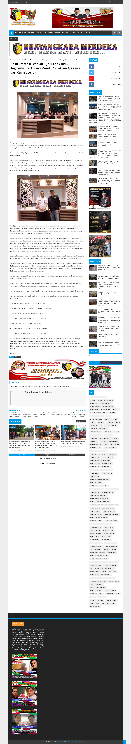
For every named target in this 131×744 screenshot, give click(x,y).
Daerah (40, 33)
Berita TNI (116, 409)
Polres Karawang (96, 482)
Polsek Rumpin (106, 575)
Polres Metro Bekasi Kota (98, 495)
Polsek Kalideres (111, 546)
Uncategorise (110, 603)
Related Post (15, 421)
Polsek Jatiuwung (110, 543)
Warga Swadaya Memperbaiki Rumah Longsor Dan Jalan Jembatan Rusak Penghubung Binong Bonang (19, 444)
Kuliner (107, 425)
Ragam (79, 33)
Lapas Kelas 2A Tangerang (98, 428)
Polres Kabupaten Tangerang (100, 479)
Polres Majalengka (107, 492)
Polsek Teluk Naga (96, 590)
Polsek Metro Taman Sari (98, 559)
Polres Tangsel (95, 511)
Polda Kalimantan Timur (98, 451)
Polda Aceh (93, 441)
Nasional (31, 33)
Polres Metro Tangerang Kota (100, 460)
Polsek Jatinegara (96, 543)
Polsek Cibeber (106, 524)
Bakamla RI (102, 397)
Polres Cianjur (107, 470)
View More (82, 421)
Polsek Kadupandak (96, 546)
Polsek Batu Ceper (96, 521)
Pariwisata (93, 438)
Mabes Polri (108, 432)
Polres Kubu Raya (112, 489)
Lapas (114, 425)
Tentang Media (94, 603)
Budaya (105, 413)
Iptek (115, 419)
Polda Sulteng (95, 457)
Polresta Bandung (109, 511)
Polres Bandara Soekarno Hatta (101, 463)
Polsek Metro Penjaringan (99, 555)
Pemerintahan (20, 33)
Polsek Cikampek (95, 527)
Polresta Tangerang (112, 514)
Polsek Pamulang (96, 565)
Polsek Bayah (94, 524)
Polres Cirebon (107, 473)
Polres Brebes (95, 470)
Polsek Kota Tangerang (98, 552)
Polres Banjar (95, 467)
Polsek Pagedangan (110, 562)
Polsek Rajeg (94, 575)
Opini (101, 435)
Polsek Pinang (95, 571)
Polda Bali (103, 441)
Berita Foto (94, 403)
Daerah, (37, 77)
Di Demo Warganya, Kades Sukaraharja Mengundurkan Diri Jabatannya (109, 144)
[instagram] (26, 2)
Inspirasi (108, 419)
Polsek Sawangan (96, 578)
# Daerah (17, 357)
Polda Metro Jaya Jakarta (98, 454)
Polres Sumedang (108, 508)
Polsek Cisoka (95, 540)
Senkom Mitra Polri (96, 600)
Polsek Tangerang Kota (98, 587)
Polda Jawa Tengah (110, 448)
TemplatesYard (60, 741)
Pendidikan (49, 33)
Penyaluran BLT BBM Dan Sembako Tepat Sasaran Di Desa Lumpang (73, 442)
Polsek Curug (106, 540)
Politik (110, 457)
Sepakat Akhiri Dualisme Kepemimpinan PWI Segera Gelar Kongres (108, 136)
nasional (117, 432)
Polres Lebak (94, 492)
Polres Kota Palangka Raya (99, 486)
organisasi (108, 435)
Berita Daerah (108, 400)
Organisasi (59, 33)
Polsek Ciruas (95, 536)
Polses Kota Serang (96, 594)
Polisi (104, 457)
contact (117, 2)
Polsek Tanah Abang (96, 584)
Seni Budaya (101, 597)
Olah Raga (93, 435)
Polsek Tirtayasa (110, 590)
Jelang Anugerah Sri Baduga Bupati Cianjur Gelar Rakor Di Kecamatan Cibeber (109, 128)
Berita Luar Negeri (106, 403)
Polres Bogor (106, 467)
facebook (72, 455)
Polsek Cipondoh (96, 533)
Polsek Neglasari (96, 562)
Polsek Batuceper (111, 521)
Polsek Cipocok (108, 530)
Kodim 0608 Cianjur (113, 422)
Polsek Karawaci (95, 549)
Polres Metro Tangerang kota (100, 502)
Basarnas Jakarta (96, 400)
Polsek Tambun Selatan (111, 581)
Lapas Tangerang (95, 432)
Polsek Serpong (95, 581)
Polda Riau (112, 454)
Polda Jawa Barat (95, 448)
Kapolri (92, 422)
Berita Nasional (95, 406)
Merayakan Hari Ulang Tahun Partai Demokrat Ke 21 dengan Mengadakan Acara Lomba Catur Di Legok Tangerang (46, 444)
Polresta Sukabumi (96, 514)
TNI (73, 33)
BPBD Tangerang (95, 413)
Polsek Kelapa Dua (110, 549)
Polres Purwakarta (111, 505)
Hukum (108, 416)
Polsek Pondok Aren (109, 571)
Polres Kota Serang (96, 489)
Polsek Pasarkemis (96, 568)
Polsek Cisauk (107, 536)
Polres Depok (94, 476)
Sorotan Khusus (111, 600)
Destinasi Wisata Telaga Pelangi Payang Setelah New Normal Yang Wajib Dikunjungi (109, 276)
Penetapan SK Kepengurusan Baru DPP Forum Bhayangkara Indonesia (109, 328)
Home (104, 2)
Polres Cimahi (94, 473)
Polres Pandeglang (96, 505)
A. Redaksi (93, 397)
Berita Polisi (94, 409)
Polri (68, 33)
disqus (47, 455)
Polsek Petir (109, 568)
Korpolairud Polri (96, 425)
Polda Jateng (114, 444)
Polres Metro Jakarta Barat (99, 498)
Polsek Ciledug (95, 530)
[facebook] (19, 2)
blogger (22, 455)
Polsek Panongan (110, 565)
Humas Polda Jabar (96, 419)
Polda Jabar (94, 444)
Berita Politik (105, 409)
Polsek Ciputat (109, 533)
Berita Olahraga (108, 406)
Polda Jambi (104, 444)
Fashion (100, 416)
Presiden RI (110, 594)
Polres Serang (95, 508)
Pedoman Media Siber (78, 741)
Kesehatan (101, 422)
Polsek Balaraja (101, 517)
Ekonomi (93, 416)
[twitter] (23, 2)
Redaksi (87, 33)
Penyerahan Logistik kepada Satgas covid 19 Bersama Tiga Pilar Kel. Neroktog (109, 98)
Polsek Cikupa (108, 527)
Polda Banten (113, 441)
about (110, 2)
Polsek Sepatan (109, 578)
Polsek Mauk (112, 552)
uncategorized (95, 606)
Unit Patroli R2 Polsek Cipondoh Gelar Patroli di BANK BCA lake (109, 311)
